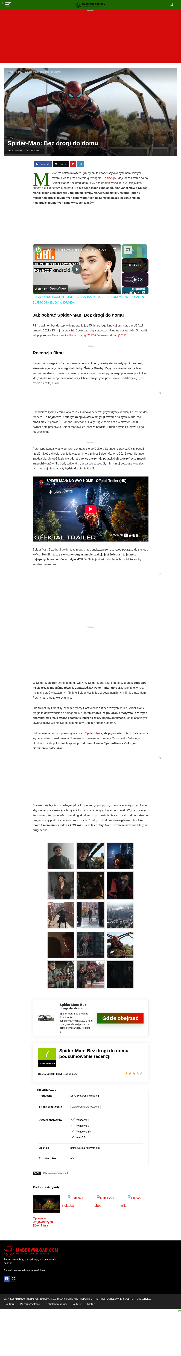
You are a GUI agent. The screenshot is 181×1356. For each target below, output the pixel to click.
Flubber (97, 1205)
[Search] (171, 4)
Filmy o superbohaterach (55, 1173)
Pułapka (68, 1205)
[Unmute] (128, 256)
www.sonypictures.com (85, 1106)
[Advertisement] (90, 38)
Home (10, 71)
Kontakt (91, 1304)
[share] (114, 248)
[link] (38, 249)
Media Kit (76, 1304)
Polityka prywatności (30, 1304)
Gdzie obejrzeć (120, 1018)
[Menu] (8, 4)
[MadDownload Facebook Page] (7, 1279)
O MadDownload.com (56, 1304)
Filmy (19, 71)
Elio (124, 1205)
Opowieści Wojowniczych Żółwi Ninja (43, 1222)
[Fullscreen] (145, 256)
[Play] (124, 256)
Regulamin (9, 1304)
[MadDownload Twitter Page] (13, 1279)
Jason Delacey (14, 150)
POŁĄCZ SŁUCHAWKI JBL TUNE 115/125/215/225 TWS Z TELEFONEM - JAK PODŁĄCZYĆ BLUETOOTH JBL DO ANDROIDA (76, 250)
